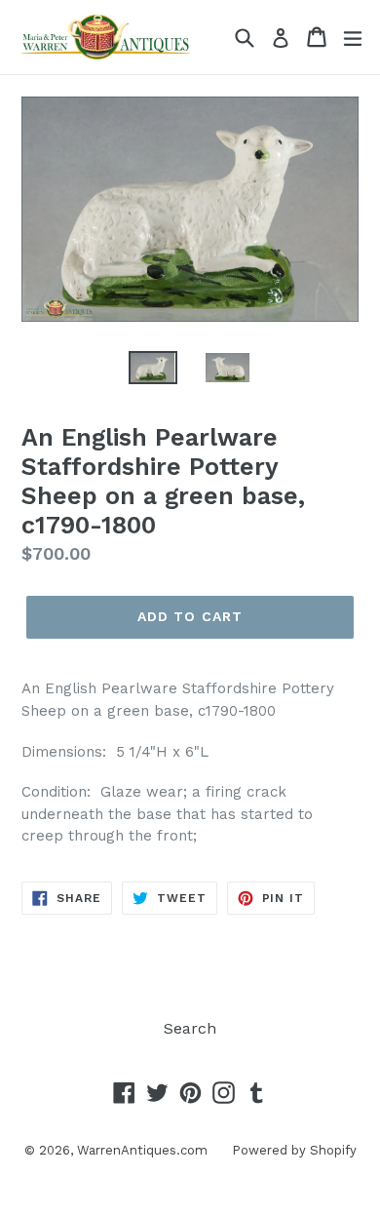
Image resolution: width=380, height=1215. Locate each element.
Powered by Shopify (294, 1150)
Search (190, 1028)
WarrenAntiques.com (142, 1150)
